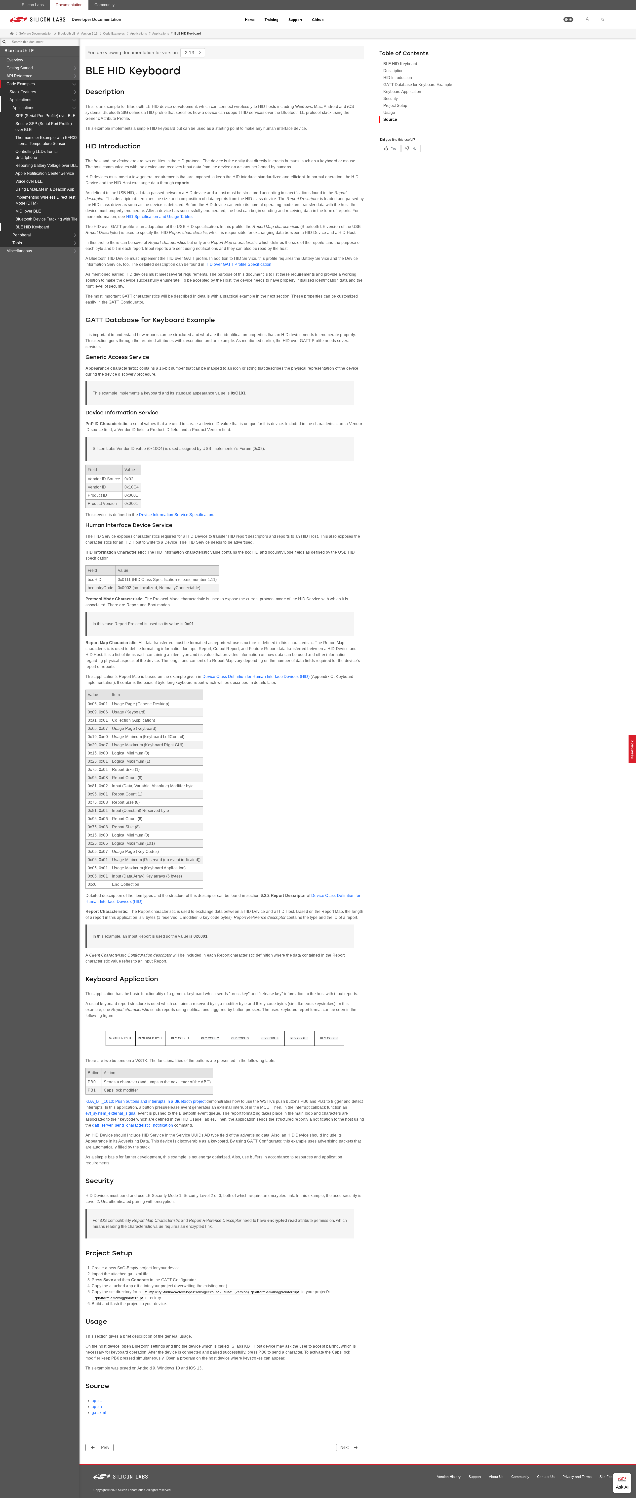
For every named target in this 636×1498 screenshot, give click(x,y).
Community (104, 5)
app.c (97, 1401)
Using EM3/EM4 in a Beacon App (44, 189)
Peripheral (21, 235)
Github (318, 20)
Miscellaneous (19, 251)
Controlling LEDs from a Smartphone (36, 154)
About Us (496, 1477)
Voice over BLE (29, 181)
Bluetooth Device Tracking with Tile (46, 219)
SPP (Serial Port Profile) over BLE (45, 116)
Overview (14, 60)
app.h (97, 1407)
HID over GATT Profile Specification (238, 264)
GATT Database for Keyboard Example (417, 85)
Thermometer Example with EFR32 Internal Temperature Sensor (46, 140)
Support (295, 20)
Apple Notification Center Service (44, 173)
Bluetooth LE (19, 51)
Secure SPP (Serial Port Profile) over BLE (43, 127)
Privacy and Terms (577, 1477)
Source (390, 119)
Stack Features (22, 92)
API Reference (19, 76)
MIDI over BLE (28, 211)
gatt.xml (99, 1412)
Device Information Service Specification (176, 515)
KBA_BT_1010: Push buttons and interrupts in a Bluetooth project (145, 1101)
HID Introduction (397, 78)
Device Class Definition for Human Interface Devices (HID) (256, 676)
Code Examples (20, 84)
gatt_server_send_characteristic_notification (132, 1125)
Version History (449, 1477)
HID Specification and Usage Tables (159, 217)
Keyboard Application (402, 91)
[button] (568, 19)
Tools (17, 243)
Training (271, 20)
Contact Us (546, 1477)
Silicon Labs (33, 5)
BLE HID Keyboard (32, 227)
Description (393, 71)
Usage (389, 112)
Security (390, 98)
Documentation (69, 5)
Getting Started (19, 68)
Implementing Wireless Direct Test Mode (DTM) (45, 200)
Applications (20, 100)
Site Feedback (610, 1477)
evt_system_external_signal (111, 1113)
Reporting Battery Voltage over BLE (46, 165)
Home (250, 20)
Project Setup (395, 105)
